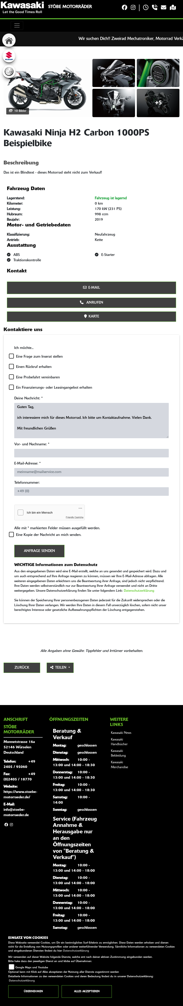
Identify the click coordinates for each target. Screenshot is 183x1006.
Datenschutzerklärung (139, 591)
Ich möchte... (23, 348)
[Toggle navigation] (17, 25)
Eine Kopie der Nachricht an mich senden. (48, 535)
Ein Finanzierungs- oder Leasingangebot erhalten (54, 388)
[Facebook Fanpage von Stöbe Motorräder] (124, 8)
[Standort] (173, 8)
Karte (94, 316)
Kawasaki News (121, 733)
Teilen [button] (61, 668)
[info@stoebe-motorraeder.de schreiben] (163, 8)
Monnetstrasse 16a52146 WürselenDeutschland (19, 747)
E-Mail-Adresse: (27, 463)
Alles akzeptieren (87, 991)
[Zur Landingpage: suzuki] (9, 55)
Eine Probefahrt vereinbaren (38, 377)
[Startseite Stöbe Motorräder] (22, 7)
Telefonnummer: (27, 483)
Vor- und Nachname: (31, 444)
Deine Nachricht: (28, 398)
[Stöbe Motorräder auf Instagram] (133, 8)
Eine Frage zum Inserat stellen (39, 357)
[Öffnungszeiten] (145, 8)
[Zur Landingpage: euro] (9, 71)
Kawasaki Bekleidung (118, 753)
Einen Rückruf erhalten (34, 367)
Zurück (22, 668)
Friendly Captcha (74, 517)
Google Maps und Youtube (31, 967)
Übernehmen (33, 991)
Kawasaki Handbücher (119, 742)
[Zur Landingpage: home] (9, 40)
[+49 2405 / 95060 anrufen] (154, 8)
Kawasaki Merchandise (119, 765)
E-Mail (94, 288)
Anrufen (94, 303)
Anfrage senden (39, 551)
